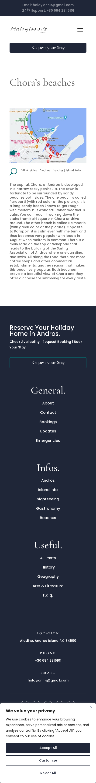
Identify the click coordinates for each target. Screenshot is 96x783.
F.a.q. (48, 595)
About (48, 403)
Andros (44, 170)
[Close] (91, 707)
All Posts (48, 558)
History (48, 567)
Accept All (48, 747)
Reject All (48, 773)
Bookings (48, 422)
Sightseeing (48, 499)
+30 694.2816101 (48, 660)
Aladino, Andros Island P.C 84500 (48, 640)
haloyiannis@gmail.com (53, 5)
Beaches (57, 170)
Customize (48, 760)
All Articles (29, 170)
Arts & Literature (48, 586)
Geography (48, 576)
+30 (60, 10)
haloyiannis (30, 151)
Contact (48, 412)
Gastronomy (48, 508)
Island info (73, 170)
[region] (48, 743)
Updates (48, 431)
